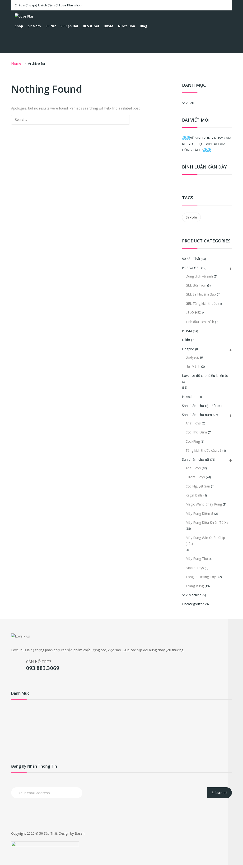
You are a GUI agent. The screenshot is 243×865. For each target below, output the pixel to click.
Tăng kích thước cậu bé (203, 450)
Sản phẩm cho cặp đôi (199, 405)
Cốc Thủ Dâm (196, 432)
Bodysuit (192, 357)
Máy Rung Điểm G (199, 513)
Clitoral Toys (195, 477)
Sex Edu (188, 103)
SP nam (17, 716)
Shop (15, 708)
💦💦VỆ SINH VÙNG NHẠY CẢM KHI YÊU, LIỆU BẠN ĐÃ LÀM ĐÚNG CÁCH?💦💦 (206, 144)
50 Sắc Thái (191, 258)
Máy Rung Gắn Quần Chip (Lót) (205, 540)
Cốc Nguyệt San (198, 486)
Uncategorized (193, 604)
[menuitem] (19, 26)
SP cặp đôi (19, 731)
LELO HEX (193, 312)
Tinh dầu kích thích (200, 321)
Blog (14, 761)
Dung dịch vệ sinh (199, 276)
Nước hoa (189, 396)
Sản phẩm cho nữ (195, 459)
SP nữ (15, 723)
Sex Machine (191, 595)
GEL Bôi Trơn (196, 285)
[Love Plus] (24, 16)
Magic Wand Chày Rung (204, 504)
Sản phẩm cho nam (197, 414)
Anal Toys (193, 423)
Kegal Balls (194, 495)
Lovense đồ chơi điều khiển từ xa (205, 378)
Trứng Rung (195, 586)
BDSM (187, 330)
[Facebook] (14, 680)
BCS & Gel (19, 738)
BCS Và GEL (191, 267)
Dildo (186, 339)
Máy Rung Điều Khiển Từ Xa (207, 522)
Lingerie (188, 349)
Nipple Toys (195, 567)
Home (16, 63)
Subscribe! (219, 792)
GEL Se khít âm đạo (201, 294)
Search (125, 119)
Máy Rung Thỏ (197, 558)
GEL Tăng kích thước (201, 303)
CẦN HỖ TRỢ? (38, 661)
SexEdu (191, 217)
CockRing (193, 441)
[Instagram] (23, 680)
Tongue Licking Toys (201, 576)
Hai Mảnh (193, 366)
